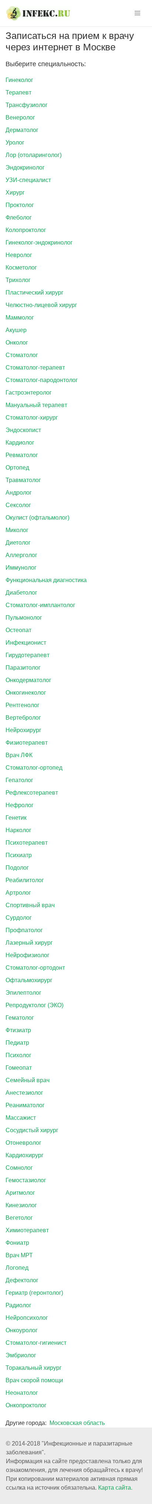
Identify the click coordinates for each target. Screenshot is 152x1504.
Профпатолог (24, 930)
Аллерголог (21, 555)
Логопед (17, 1268)
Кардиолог (20, 442)
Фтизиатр (18, 1030)
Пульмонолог (24, 617)
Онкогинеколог (26, 692)
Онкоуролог (22, 1330)
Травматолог (23, 480)
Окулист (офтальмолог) (37, 517)
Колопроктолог (26, 230)
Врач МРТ (19, 1255)
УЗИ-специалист (28, 180)
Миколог (17, 530)
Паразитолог (23, 667)
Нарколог (18, 830)
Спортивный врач (30, 905)
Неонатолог (22, 1393)
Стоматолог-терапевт (35, 367)
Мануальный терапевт (36, 405)
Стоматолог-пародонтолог (42, 380)
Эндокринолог (25, 167)
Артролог (18, 893)
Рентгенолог (22, 705)
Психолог (18, 1055)
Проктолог (20, 205)
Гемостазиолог (26, 1180)
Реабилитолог (25, 880)
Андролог (19, 492)
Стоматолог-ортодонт (35, 968)
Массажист (21, 1118)
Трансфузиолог (27, 105)
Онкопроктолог (26, 1405)
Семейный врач (27, 1080)
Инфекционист (26, 642)
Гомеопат (19, 1068)
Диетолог (18, 542)
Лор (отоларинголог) (34, 155)
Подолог (17, 868)
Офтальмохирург (29, 980)
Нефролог (20, 805)
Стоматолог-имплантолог (40, 605)
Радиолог (18, 1305)
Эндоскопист (23, 430)
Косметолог (21, 267)
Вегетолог (19, 1218)
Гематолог (20, 1018)
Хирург (15, 192)
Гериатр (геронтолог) (34, 1293)
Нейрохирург (23, 730)
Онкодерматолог (28, 680)
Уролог (15, 142)
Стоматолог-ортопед (34, 768)
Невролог (19, 255)
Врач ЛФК (19, 755)
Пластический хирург (34, 292)
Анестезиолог (24, 1093)
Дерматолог (22, 130)
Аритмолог (20, 1193)
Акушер (16, 330)
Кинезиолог (21, 1205)
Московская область (77, 1423)
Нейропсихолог (27, 1318)
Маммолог (20, 317)
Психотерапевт (27, 843)
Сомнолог (19, 1168)
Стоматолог (22, 355)
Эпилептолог (23, 993)
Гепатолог (19, 780)
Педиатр (17, 1043)
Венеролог (20, 117)
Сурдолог (19, 918)
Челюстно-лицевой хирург (41, 305)
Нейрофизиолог (27, 955)
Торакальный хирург (34, 1368)
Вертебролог (23, 717)
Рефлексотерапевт (32, 793)
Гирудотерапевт (27, 655)
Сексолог (18, 505)
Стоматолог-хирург (32, 417)
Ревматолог (22, 455)
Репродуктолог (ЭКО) (34, 1005)
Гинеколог (19, 80)
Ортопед (17, 467)
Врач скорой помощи (34, 1380)
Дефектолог (22, 1280)
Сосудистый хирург (32, 1130)
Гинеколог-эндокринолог (39, 242)
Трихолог (18, 280)
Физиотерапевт (27, 742)
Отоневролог (23, 1143)
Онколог (17, 342)
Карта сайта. (115, 1488)
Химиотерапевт (27, 1230)
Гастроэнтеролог (29, 392)
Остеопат (18, 630)
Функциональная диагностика (46, 580)
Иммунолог (21, 567)
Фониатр (17, 1243)
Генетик (16, 818)
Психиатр (19, 855)
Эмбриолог (21, 1355)
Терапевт (18, 92)
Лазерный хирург (29, 943)
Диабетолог (21, 592)
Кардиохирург (25, 1155)
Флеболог (19, 217)
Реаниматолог (25, 1105)
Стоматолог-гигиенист (36, 1343)
